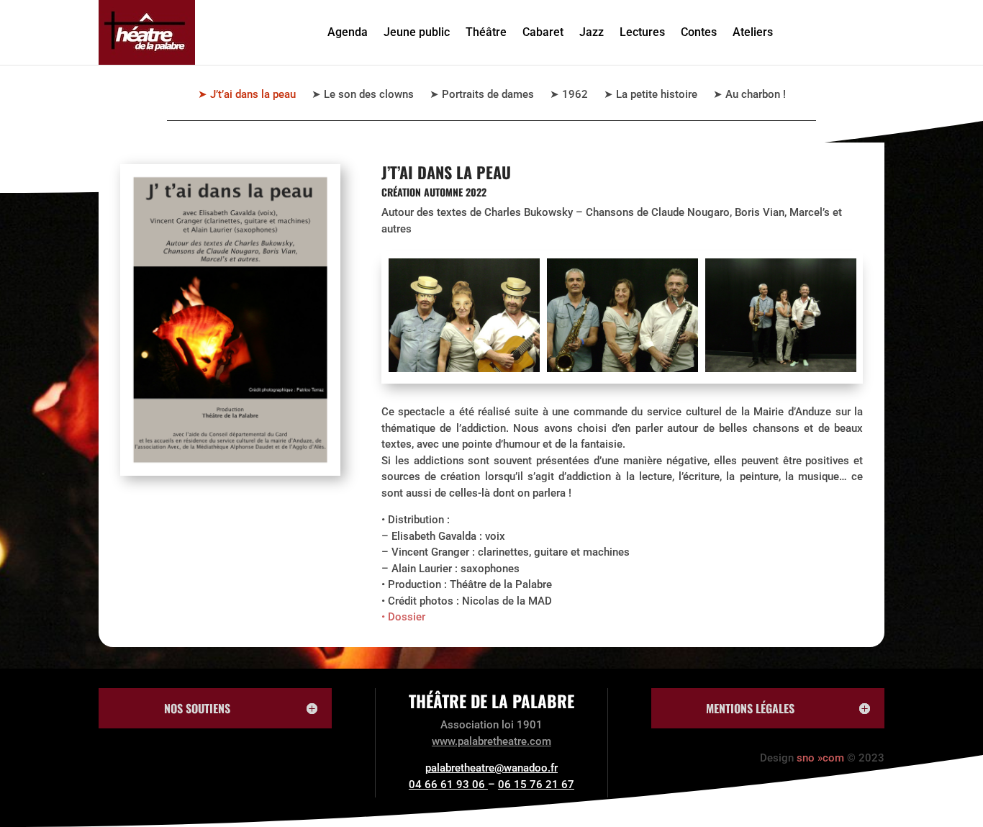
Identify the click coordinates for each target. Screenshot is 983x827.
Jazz (591, 32)
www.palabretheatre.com (491, 741)
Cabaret (542, 32)
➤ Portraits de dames (482, 95)
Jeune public (417, 32)
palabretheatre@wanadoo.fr (491, 768)
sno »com (820, 757)
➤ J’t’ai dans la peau (247, 95)
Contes (699, 32)
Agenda (347, 32)
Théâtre (486, 32)
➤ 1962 (569, 95)
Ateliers (753, 32)
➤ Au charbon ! (749, 95)
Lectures (642, 32)
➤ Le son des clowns (363, 95)
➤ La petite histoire (650, 95)
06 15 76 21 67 (536, 784)
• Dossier (403, 616)
